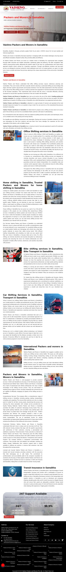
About (25, 8)
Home (5, 20)
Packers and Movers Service (32, 540)
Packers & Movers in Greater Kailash (55, 552)
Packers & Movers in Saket (23, 564)
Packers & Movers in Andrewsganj (55, 557)
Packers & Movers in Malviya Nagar (39, 552)
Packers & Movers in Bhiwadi (39, 546)
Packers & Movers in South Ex (8, 556)
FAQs (45, 533)
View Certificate (10, 32)
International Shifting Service (32, 538)
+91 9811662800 (6, 1)
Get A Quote (59, 7)
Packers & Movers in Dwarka (55, 560)
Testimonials (46, 535)
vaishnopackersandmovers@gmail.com (12, 542)
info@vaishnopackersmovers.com (10, 4)
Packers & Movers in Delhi (23, 555)
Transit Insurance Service (31, 536)
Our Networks (41, 8)
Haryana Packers (11, 20)
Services (32, 8)
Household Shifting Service (32, 528)
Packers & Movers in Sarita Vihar (24, 547)
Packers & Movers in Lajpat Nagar (39, 566)
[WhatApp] (5, 566)
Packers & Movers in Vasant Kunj (24, 561)
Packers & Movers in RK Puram (8, 552)
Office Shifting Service (31, 530)
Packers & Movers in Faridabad (39, 557)
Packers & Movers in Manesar (55, 546)
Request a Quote (9, 75)
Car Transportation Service (32, 532)
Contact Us (50, 8)
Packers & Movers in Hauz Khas (8, 547)
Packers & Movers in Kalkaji (23, 550)
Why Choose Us (47, 531)
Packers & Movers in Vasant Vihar (39, 561)
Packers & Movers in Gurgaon (55, 564)
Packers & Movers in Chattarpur (8, 561)
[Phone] (5, 570)
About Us (46, 527)
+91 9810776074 (15, 1)
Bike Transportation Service (32, 534)
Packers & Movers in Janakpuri (8, 565)
